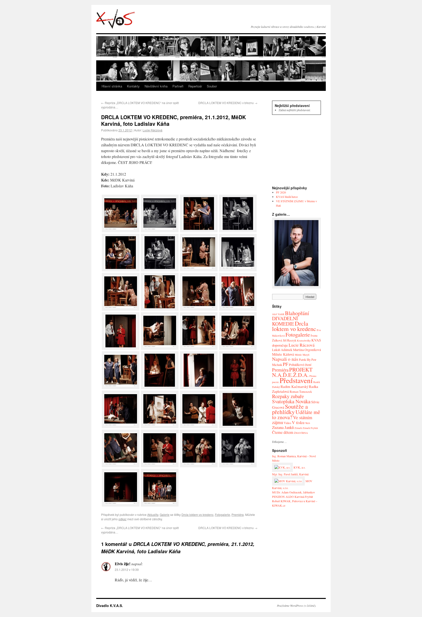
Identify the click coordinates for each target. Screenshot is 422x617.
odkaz (122, 519)
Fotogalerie (222, 514)
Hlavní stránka (112, 86)
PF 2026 (281, 192)
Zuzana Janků (283, 427)
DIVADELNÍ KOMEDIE (285, 321)
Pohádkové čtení (300, 364)
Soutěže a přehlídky (290, 409)
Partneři (177, 86)
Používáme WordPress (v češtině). (296, 605)
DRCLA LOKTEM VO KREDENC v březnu (227, 103)
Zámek (298, 428)
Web (307, 423)
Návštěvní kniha (156, 86)
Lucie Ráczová (152, 130)
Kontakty (133, 86)
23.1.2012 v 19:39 (127, 569)
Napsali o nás (285, 359)
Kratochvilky (304, 340)
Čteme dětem (282, 432)
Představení (296, 380)
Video (287, 423)
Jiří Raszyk (289, 340)
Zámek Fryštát (310, 428)
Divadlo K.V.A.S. (115, 19)
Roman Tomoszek (301, 392)
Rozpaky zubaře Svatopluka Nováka (291, 399)
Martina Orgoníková (307, 349)
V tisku (298, 422)
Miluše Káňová (283, 354)
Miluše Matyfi (302, 354)
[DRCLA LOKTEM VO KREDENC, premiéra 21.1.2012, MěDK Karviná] (120, 231)
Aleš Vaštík (278, 314)
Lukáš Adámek (282, 349)
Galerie (164, 514)
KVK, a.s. (299, 467)
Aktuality (152, 514)
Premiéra (238, 514)
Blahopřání (297, 313)
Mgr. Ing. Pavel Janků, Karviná (290, 474)
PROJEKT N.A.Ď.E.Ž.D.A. (292, 372)
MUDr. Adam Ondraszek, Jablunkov (293, 492)
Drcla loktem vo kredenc (197, 514)
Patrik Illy (305, 360)
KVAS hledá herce (287, 197)
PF (285, 364)
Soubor (212, 86)
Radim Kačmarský (294, 386)
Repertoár (195, 86)
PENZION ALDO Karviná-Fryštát (292, 497)
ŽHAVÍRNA (301, 433)
